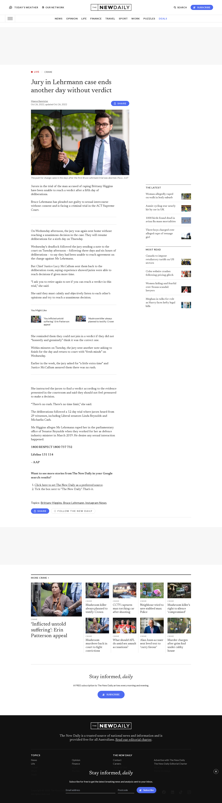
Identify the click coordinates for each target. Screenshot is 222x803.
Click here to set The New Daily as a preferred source (69, 485)
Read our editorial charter (133, 739)
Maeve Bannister (39, 101)
